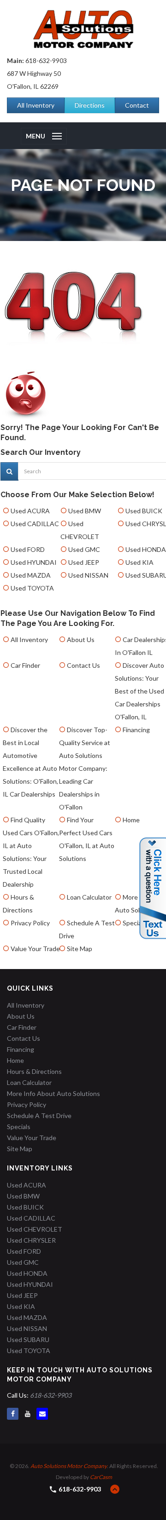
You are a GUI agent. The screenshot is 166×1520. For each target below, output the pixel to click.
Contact (137, 105)
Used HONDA (145, 549)
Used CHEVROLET (34, 1229)
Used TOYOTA (32, 588)
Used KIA (139, 562)
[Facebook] (12, 1414)
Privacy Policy (30, 923)
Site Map (79, 948)
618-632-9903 (46, 60)
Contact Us (83, 665)
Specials (134, 923)
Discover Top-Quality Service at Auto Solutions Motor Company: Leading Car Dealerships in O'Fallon (84, 768)
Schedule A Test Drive (39, 1115)
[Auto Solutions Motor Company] (83, 29)
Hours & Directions (34, 1071)
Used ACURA (30, 511)
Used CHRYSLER (31, 1240)
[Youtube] (27, 1414)
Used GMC (84, 549)
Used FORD (28, 549)
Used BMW (84, 511)
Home (131, 820)
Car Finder (25, 665)
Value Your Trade (35, 948)
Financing (136, 730)
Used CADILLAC (35, 524)
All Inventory (35, 105)
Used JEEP (83, 562)
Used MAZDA (31, 575)
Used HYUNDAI (34, 562)
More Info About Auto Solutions (53, 1093)
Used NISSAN (88, 575)
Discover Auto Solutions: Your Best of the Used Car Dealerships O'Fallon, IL (139, 691)
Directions (90, 105)
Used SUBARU (28, 1339)
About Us (81, 639)
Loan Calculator (89, 897)
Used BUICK (143, 511)
